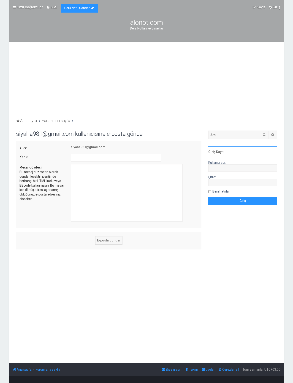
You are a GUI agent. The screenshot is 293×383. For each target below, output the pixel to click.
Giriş (211, 152)
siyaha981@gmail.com (88, 147)
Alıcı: (23, 148)
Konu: (23, 157)
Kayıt (219, 152)
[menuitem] (51, 7)
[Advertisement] (146, 83)
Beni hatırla (220, 191)
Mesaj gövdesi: (31, 167)
